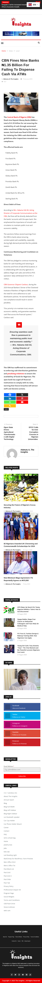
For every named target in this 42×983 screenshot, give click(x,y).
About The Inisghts (10, 796)
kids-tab (7, 852)
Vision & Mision (9, 907)
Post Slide (7, 879)
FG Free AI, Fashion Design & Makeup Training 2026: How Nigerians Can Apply (27, 636)
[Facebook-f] (11, 974)
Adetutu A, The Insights (10, 79)
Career (6, 827)
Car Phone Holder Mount (13, 824)
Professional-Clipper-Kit (12, 890)
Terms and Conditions (12, 900)
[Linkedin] (10, 398)
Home (4, 51)
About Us (5, 936)
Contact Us (14, 941)
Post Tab (7, 883)
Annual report (9, 800)
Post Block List (9, 869)
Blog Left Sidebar (10, 810)
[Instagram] (19, 974)
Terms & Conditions (34, 936)
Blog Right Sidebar (10, 814)
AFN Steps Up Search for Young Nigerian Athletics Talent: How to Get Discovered (28, 609)
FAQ (5, 834)
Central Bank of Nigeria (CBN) (19, 117)
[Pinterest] (22, 398)
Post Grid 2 (8, 876)
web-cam (7, 910)
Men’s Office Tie (9, 866)
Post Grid (7, 872)
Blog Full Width (9, 807)
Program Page (9, 893)
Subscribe (22, 776)
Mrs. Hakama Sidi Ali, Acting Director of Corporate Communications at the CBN (20, 213)
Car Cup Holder (9, 821)
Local (17, 51)
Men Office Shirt (10, 862)
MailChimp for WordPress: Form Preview (18, 859)
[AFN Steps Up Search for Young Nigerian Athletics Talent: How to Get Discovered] (10, 611)
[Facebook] (10, 394)
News (11, 51)
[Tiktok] (30, 974)
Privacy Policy (8, 886)
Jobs (5, 848)
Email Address (9, 766)
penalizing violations (16, 373)
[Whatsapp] (10, 402)
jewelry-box (8, 845)
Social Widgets (9, 897)
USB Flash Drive (9, 904)
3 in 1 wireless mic (10, 793)
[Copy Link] (10, 405)
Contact (6, 831)
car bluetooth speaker (12, 817)
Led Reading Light (10, 855)
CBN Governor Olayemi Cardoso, (16, 284)
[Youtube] (22, 402)
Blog (5, 803)
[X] (22, 394)
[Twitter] (15, 974)
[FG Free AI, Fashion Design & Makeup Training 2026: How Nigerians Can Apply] (10, 637)
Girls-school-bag (10, 838)
